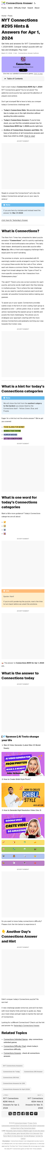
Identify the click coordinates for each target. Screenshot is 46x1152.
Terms (35, 1123)
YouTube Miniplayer (29, 1136)
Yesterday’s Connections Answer (26, 1025)
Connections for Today (11, 1072)
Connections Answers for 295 (14, 1083)
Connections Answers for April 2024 (16, 1089)
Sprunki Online (25, 1133)
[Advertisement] (23, 166)
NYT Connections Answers (12, 1066)
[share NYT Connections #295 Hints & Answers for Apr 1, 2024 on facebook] (23, 1113)
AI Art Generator (34, 1133)
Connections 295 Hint (11, 1077)
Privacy (30, 1123)
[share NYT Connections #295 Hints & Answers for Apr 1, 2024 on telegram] (31, 1113)
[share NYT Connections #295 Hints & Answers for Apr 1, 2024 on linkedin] (14, 1113)
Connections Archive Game (28, 1126)
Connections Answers (12, 1053)
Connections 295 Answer (33, 1072)
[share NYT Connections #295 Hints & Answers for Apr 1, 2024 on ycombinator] (35, 1113)
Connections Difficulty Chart (15, 1046)
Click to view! (29, 136)
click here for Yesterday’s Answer (14, 220)
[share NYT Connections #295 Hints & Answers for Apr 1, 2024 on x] (10, 1113)
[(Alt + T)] (34, 3)
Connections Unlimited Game (10, 1126)
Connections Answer (19, 3)
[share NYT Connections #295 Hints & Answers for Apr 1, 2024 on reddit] (18, 1113)
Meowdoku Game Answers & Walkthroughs (19, 1131)
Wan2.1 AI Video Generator (15, 1136)
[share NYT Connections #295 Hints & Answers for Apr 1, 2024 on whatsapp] (27, 1113)
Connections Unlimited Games (16, 1039)
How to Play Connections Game (25, 1128)
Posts (10, 16)
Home (3, 16)
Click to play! (38, 74)
